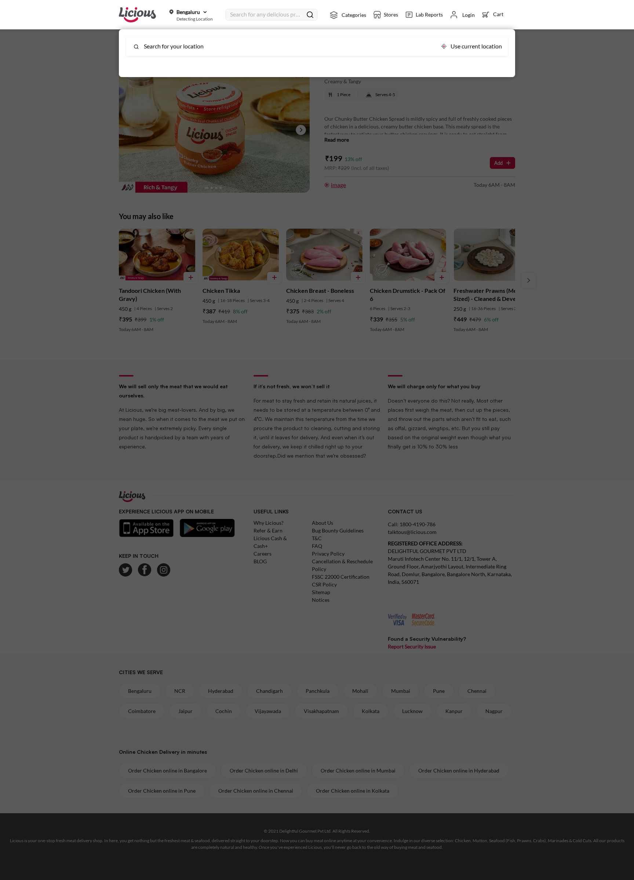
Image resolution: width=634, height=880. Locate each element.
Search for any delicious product (266, 14)
